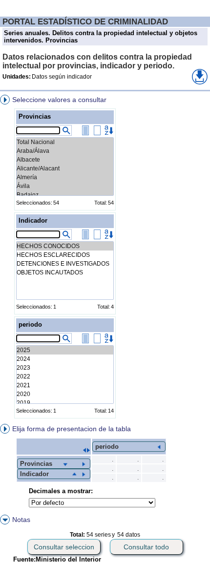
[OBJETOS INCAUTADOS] (65, 272)
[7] (65, 402)
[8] (65, 394)
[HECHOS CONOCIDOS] (65, 246)
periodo (30, 324)
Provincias (35, 116)
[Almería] (65, 177)
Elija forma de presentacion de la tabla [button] (71, 429)
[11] (65, 367)
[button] (200, 76)
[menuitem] (105, 258)
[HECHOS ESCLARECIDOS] (65, 255)
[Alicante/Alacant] (65, 168)
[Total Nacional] (65, 142)
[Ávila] (65, 186)
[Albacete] (65, 159)
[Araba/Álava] (65, 150)
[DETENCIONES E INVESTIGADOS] (65, 263)
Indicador (33, 220)
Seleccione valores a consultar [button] (59, 100)
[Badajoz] (65, 194)
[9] (65, 385)
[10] (65, 376)
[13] (65, 350)
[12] (65, 359)
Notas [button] (21, 519)
